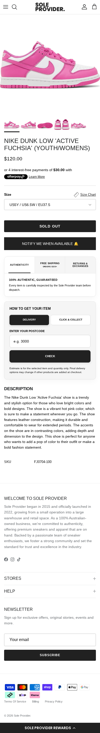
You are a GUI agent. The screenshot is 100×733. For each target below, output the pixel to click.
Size (50, 194)
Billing (35, 701)
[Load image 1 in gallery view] (50, 64)
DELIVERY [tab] (29, 319)
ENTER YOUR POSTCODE (27, 331)
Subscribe (50, 655)
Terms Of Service (15, 701)
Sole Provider (22, 715)
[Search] (17, 7)
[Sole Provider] (50, 7)
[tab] (19, 265)
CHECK (50, 356)
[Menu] (5, 7)
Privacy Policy (54, 701)
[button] (50, 728)
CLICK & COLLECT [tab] (70, 319)
